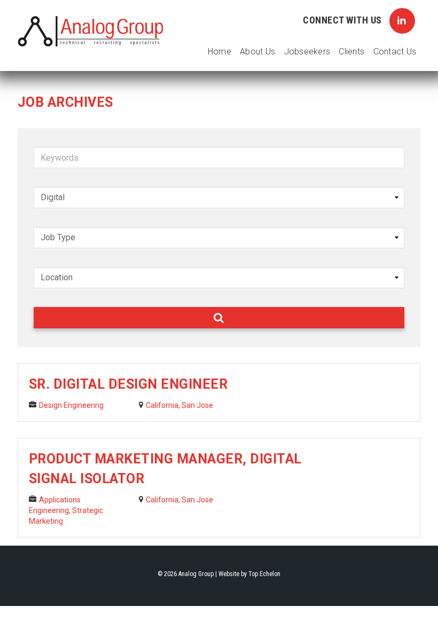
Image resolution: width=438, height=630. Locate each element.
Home (219, 51)
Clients (351, 51)
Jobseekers (307, 51)
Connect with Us (343, 20)
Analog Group (91, 31)
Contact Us (395, 51)
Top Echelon (264, 574)
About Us (257, 51)
